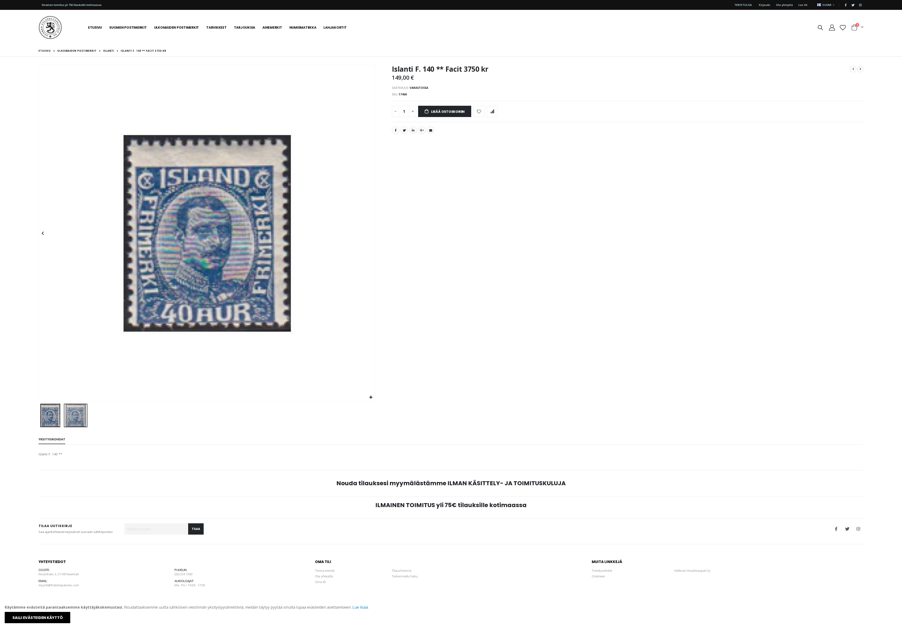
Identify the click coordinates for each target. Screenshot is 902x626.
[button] (371, 397)
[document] (451, 613)
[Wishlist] (842, 27)
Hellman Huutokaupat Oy (692, 570)
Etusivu (45, 50)
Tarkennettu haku (405, 576)
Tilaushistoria (401, 570)
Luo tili (802, 5)
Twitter (404, 130)
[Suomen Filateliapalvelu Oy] (50, 27)
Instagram (858, 529)
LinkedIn (413, 130)
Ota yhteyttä (784, 5)
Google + (422, 130)
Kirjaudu (764, 5)
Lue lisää (360, 607)
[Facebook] (846, 5)
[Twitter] (853, 5)
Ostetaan (598, 576)
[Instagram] (860, 5)
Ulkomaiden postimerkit (77, 51)
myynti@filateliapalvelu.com (59, 585)
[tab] (52, 439)
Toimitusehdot (602, 570)
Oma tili (320, 582)
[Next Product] (860, 69)
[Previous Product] (853, 69)
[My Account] (832, 27)
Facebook (395, 130)
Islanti (108, 51)
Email (430, 130)
